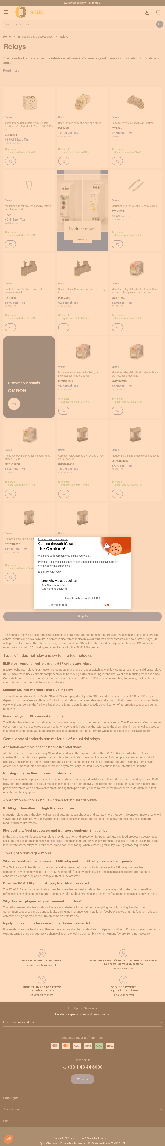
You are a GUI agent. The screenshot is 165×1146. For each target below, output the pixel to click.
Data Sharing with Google (55, 585)
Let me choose (58, 605)
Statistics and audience (54, 588)
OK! (106, 605)
